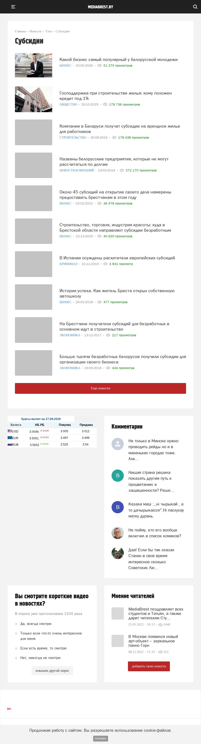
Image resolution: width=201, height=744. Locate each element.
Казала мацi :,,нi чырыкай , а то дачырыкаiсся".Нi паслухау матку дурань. (156, 510)
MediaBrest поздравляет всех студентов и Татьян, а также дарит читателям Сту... (155, 613)
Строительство (73, 137)
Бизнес (66, 65)
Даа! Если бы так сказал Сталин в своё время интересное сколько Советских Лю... (151, 558)
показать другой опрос (52, 670)
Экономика (70, 335)
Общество (69, 104)
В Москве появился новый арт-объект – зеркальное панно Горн (153, 641)
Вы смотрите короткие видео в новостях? (51, 600)
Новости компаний (77, 170)
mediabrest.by (100, 7)
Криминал (69, 264)
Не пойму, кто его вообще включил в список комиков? (154, 533)
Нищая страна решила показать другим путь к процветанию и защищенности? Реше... (151, 481)
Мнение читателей (133, 596)
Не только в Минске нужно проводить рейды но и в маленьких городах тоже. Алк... (153, 449)
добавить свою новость (149, 666)
